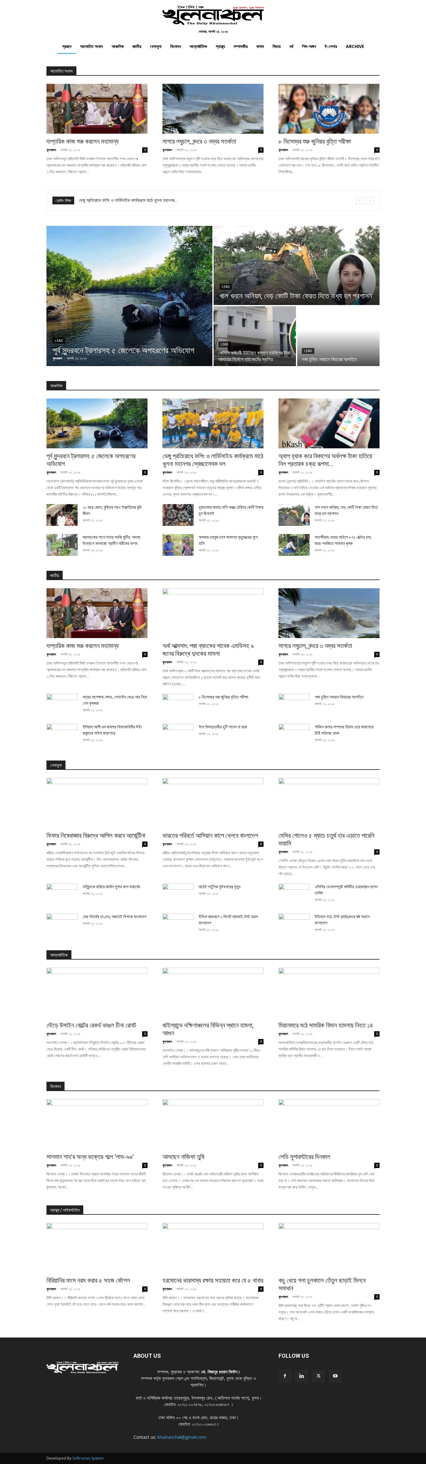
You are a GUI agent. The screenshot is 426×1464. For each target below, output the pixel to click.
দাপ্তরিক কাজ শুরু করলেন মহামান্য (82, 141)
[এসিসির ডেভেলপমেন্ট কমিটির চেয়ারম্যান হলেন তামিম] (294, 894)
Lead (59, 340)
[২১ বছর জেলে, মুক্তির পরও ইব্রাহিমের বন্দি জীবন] (62, 515)
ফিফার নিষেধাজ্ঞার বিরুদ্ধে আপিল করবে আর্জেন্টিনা (115, 200)
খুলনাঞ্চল (51, 149)
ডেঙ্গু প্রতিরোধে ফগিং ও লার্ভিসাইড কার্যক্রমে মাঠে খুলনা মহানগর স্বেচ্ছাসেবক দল (212, 460)
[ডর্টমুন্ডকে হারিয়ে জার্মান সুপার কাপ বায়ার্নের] (62, 894)
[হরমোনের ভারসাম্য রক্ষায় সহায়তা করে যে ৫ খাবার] (213, 1248)
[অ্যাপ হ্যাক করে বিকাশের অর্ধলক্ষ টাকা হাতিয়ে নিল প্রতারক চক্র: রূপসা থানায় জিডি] (329, 423)
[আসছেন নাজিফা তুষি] (213, 1124)
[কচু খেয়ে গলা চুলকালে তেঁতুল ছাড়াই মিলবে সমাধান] (329, 1248)
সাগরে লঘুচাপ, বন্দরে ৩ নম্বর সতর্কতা (199, 141)
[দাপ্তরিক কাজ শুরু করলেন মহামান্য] (97, 109)
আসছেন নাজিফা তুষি (183, 1157)
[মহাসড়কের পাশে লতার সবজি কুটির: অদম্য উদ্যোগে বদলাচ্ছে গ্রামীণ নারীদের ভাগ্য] (62, 545)
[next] (370, 200)
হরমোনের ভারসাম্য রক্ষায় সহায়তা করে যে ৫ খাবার (212, 1280)
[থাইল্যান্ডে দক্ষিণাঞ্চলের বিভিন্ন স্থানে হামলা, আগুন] (213, 993)
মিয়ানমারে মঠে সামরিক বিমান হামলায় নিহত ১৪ (325, 1025)
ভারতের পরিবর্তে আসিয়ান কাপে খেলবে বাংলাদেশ (210, 835)
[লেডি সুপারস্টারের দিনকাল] (329, 1124)
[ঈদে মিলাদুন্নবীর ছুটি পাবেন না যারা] (178, 735)
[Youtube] (335, 1376)
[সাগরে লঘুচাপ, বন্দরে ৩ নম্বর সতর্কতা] (213, 109)
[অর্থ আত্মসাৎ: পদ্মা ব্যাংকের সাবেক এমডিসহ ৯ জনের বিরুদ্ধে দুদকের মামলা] (213, 613)
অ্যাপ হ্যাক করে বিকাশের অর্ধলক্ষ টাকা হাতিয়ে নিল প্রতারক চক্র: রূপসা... (325, 460)
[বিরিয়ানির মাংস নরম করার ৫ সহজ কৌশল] (97, 1248)
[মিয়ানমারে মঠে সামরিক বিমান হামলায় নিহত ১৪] (329, 993)
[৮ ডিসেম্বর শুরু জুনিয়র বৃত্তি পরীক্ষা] (329, 109)
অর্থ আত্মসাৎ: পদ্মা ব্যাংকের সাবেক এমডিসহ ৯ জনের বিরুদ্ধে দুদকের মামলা (208, 649)
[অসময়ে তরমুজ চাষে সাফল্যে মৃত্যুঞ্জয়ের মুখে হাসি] (178, 545)
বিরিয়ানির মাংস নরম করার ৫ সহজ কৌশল (88, 1280)
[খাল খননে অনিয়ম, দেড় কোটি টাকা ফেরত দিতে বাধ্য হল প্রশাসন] (297, 265)
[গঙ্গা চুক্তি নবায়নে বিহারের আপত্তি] (338, 336)
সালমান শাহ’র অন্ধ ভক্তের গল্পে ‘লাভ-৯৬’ (90, 1157)
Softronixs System (88, 1458)
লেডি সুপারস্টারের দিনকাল (304, 1157)
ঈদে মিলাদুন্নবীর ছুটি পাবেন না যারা (223, 726)
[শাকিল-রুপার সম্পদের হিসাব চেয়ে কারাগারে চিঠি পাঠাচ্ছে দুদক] (294, 735)
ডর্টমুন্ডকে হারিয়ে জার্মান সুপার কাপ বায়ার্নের (111, 886)
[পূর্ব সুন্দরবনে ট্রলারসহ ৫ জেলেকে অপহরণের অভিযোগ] (129, 296)
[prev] (360, 200)
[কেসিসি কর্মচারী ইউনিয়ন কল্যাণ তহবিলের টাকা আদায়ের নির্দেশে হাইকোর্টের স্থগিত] (255, 336)
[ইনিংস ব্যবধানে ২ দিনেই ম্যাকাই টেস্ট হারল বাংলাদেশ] (178, 924)
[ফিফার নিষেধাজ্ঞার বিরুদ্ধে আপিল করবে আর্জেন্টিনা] (97, 803)
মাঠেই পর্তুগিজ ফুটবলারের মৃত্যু (219, 886)
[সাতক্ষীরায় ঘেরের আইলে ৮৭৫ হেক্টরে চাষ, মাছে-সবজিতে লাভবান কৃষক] (294, 545)
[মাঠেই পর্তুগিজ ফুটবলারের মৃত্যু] (178, 894)
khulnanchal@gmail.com (181, 1437)
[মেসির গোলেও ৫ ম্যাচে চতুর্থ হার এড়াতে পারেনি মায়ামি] (329, 803)
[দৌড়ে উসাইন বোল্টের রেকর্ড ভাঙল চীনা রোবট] (97, 993)
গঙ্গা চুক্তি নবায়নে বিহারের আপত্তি (339, 696)
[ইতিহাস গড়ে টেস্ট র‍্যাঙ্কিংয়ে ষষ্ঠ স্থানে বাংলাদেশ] (294, 924)
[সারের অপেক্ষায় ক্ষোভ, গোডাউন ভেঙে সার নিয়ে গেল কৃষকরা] (62, 705)
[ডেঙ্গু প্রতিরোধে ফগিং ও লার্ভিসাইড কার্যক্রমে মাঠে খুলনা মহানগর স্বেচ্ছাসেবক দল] (213, 423)
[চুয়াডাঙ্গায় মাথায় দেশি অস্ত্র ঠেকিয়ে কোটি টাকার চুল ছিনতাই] (178, 515)
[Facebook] (284, 1376)
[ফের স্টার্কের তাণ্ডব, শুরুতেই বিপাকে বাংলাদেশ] (62, 924)
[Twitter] (318, 1376)
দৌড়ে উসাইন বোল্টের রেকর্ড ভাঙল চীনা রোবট (91, 1025)
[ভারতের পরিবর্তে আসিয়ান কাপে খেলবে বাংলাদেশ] (213, 803)
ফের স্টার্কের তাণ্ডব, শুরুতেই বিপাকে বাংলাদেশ (114, 916)
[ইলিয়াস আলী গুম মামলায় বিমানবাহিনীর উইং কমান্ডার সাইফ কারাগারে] (62, 735)
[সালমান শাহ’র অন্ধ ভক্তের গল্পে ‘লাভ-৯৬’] (97, 1124)
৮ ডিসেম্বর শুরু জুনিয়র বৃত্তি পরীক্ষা (314, 141)
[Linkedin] (301, 1376)
